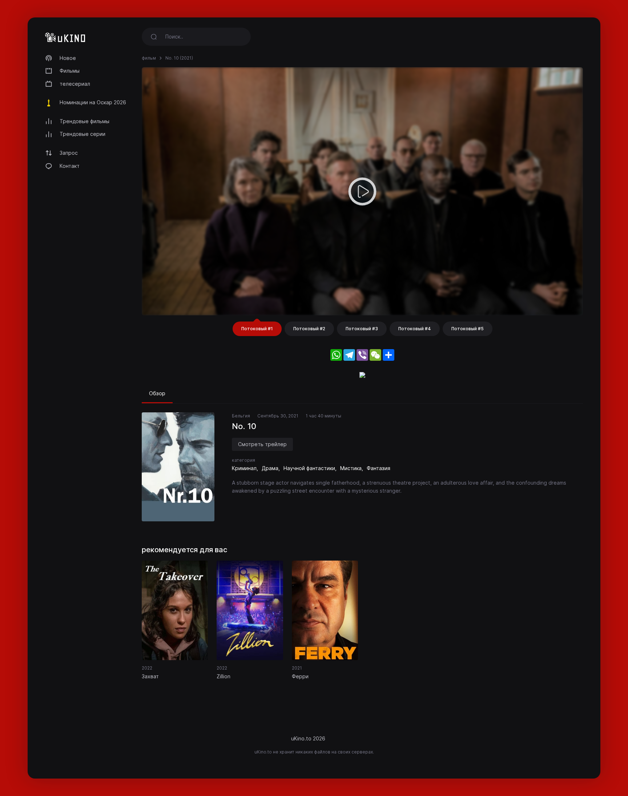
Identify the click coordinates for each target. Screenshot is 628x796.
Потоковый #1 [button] (257, 328)
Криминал (244, 468)
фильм (149, 58)
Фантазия (378, 468)
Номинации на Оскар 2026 (93, 102)
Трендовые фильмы (84, 121)
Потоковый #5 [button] (467, 328)
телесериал (75, 84)
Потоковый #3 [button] (362, 328)
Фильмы (70, 71)
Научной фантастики (309, 468)
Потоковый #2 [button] (309, 328)
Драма (270, 468)
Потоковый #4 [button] (414, 328)
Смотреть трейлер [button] (262, 444)
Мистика (351, 468)
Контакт (70, 166)
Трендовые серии (82, 134)
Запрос (69, 153)
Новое (68, 58)
